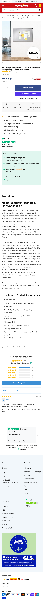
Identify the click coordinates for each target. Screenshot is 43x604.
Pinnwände (16, 16)
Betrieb (9, 16)
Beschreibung (8, 196)
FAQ (3, 473)
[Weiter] (40, 63)
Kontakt (4, 468)
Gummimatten (29, 479)
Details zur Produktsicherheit (15, 347)
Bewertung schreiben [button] (21, 383)
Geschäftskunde (18, 1)
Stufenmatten (28, 475)
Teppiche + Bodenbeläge (32, 472)
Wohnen (26, 486)
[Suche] (21, 10)
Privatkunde (6, 1)
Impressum (5, 506)
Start (3, 16)
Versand (4, 524)
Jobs (3, 476)
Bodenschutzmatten (31, 482)
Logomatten (6, 486)
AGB (3, 510)
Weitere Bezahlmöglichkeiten (28, 98)
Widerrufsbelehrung (8, 514)
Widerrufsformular (8, 517)
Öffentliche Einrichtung (30, 1)
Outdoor (27, 489)
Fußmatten (27, 468)
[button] (6, 72)
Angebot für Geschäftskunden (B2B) (10, 481)
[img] (6, 396)
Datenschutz (6, 521)
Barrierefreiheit (7, 528)
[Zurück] (2, 63)
